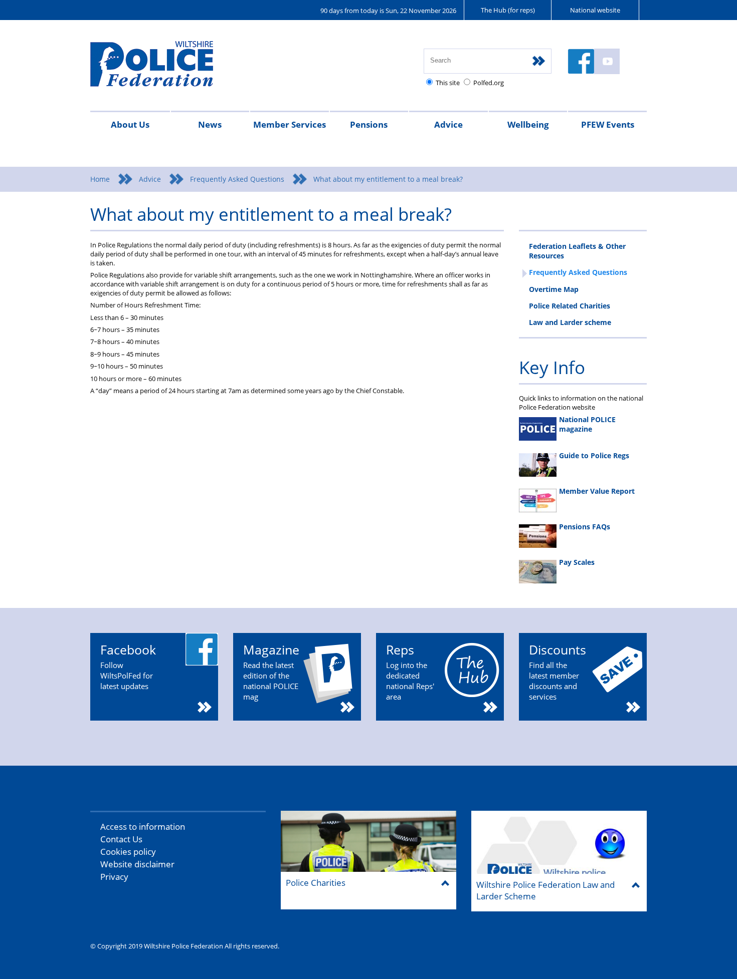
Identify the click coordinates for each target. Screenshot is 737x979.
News (210, 124)
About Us (130, 124)
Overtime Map (554, 289)
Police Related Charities (569, 305)
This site (448, 82)
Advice (448, 124)
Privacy (114, 876)
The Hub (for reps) (508, 10)
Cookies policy (128, 851)
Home (100, 179)
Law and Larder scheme (570, 322)
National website (595, 10)
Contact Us (121, 839)
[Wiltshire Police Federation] (166, 68)
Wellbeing (528, 124)
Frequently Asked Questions (237, 179)
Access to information (142, 826)
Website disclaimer (137, 864)
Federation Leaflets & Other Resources (577, 250)
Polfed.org (488, 82)
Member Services (289, 124)
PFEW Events (607, 124)
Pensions (369, 124)
